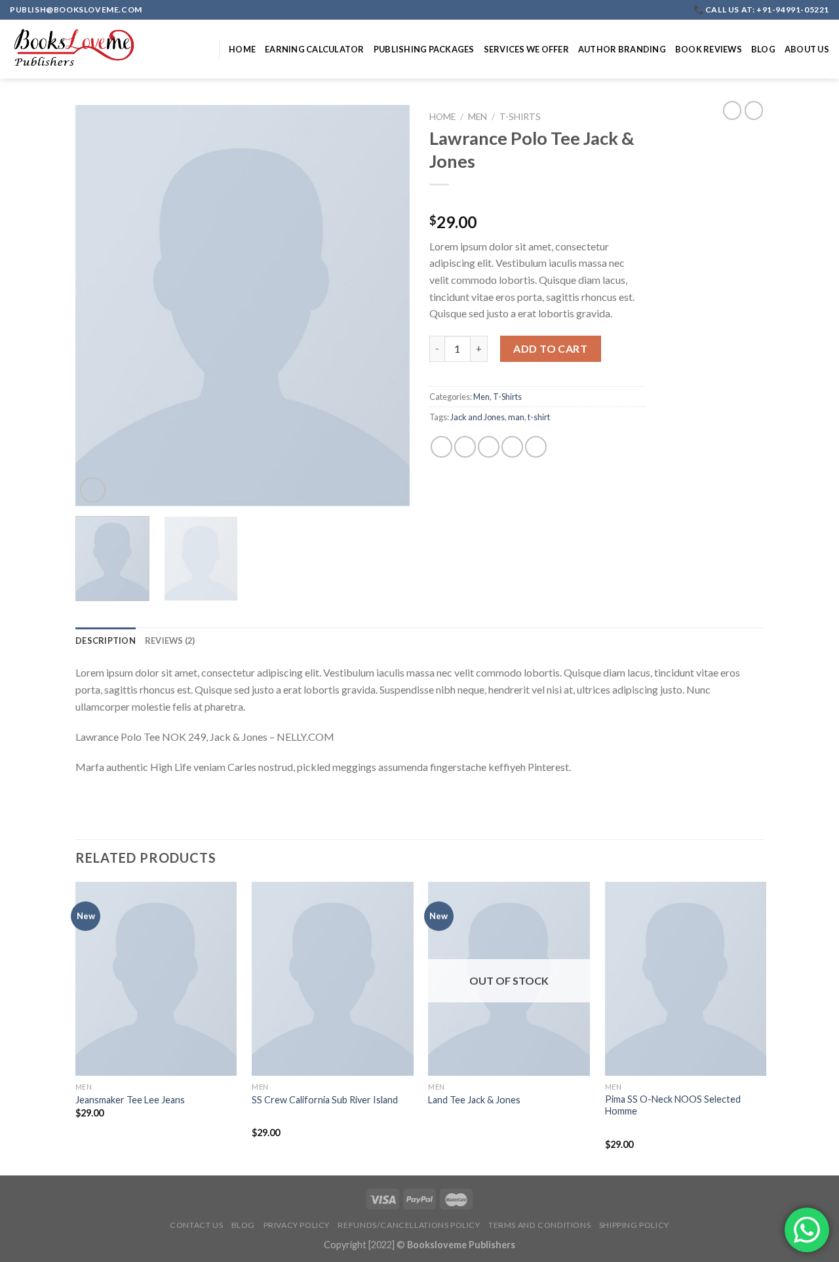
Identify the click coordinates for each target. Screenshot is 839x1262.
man (516, 417)
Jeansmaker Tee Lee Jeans (130, 1099)
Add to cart (550, 348)
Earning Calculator (314, 49)
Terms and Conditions (539, 1225)
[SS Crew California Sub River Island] (333, 979)
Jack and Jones (477, 417)
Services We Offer (526, 49)
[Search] (204, 49)
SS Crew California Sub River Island (325, 1099)
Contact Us (196, 1225)
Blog (763, 49)
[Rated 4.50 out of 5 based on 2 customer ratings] (537, 201)
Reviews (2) (170, 640)
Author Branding (622, 49)
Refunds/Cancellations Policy (409, 1225)
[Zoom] (93, 490)
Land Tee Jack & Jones (474, 1099)
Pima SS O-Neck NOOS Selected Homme (673, 1105)
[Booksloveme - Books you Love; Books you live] (75, 49)
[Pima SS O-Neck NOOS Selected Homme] (686, 979)
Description (105, 640)
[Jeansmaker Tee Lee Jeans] (156, 979)
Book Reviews (708, 49)
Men (477, 116)
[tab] (105, 640)
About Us (807, 49)
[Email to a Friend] (488, 447)
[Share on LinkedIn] (536, 447)
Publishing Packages (424, 49)
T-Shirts (520, 116)
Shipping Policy (634, 1225)
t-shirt (539, 417)
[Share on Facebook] (441, 447)
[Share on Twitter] (465, 447)
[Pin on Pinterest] (512, 447)
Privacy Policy (296, 1225)
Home (242, 49)
